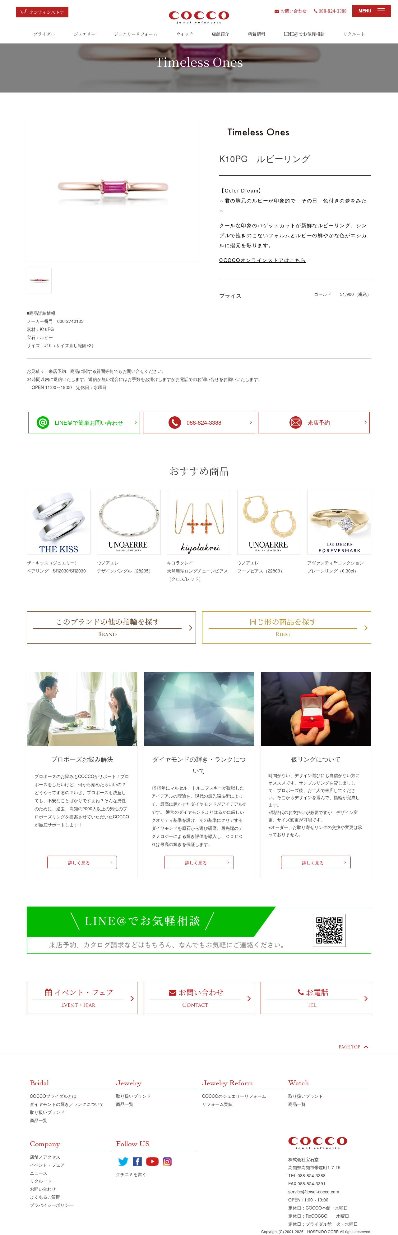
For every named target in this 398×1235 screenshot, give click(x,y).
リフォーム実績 (217, 1104)
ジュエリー (84, 34)
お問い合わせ (293, 11)
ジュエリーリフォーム (135, 34)
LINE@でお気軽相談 (304, 34)
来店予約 (319, 422)
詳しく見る (79, 862)
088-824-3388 (333, 11)
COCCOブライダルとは (53, 1096)
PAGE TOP (349, 1046)
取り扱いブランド (47, 1112)
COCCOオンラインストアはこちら (262, 260)
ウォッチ (184, 34)
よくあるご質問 (45, 1197)
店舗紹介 (220, 34)
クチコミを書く (131, 1174)
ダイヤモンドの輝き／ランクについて (67, 1104)
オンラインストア (46, 12)
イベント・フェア (47, 1165)
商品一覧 (38, 1120)
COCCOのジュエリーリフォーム (234, 1096)
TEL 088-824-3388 (307, 1175)
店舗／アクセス (45, 1157)
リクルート (354, 34)
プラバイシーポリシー (51, 1205)
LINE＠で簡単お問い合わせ (89, 422)
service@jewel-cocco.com (313, 1191)
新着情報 (256, 34)
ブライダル (44, 34)
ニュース (38, 1173)
